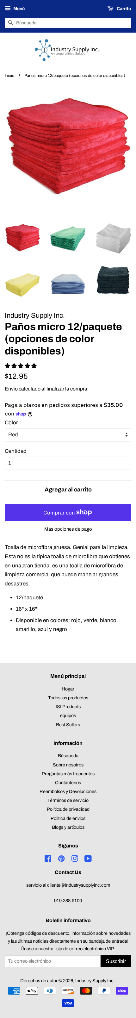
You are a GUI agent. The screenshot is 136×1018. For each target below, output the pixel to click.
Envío (11, 388)
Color (11, 423)
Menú (18, 8)
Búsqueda (68, 755)
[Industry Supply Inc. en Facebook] (48, 859)
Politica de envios (68, 818)
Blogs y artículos (68, 827)
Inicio (9, 75)
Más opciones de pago (68, 529)
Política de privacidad (68, 809)
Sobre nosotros (68, 764)
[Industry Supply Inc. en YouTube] (88, 859)
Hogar (68, 688)
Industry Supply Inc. (95, 980)
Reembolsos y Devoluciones (68, 791)
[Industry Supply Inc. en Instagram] (74, 859)
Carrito (123, 8)
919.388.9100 (68, 900)
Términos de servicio (68, 800)
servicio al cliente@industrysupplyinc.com (68, 885)
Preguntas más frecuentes (68, 773)
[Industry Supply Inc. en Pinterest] (61, 859)
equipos (68, 715)
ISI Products (68, 706)
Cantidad (16, 451)
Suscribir (116, 961)
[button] (21, 366)
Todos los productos (68, 697)
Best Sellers (68, 724)
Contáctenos (68, 782)
